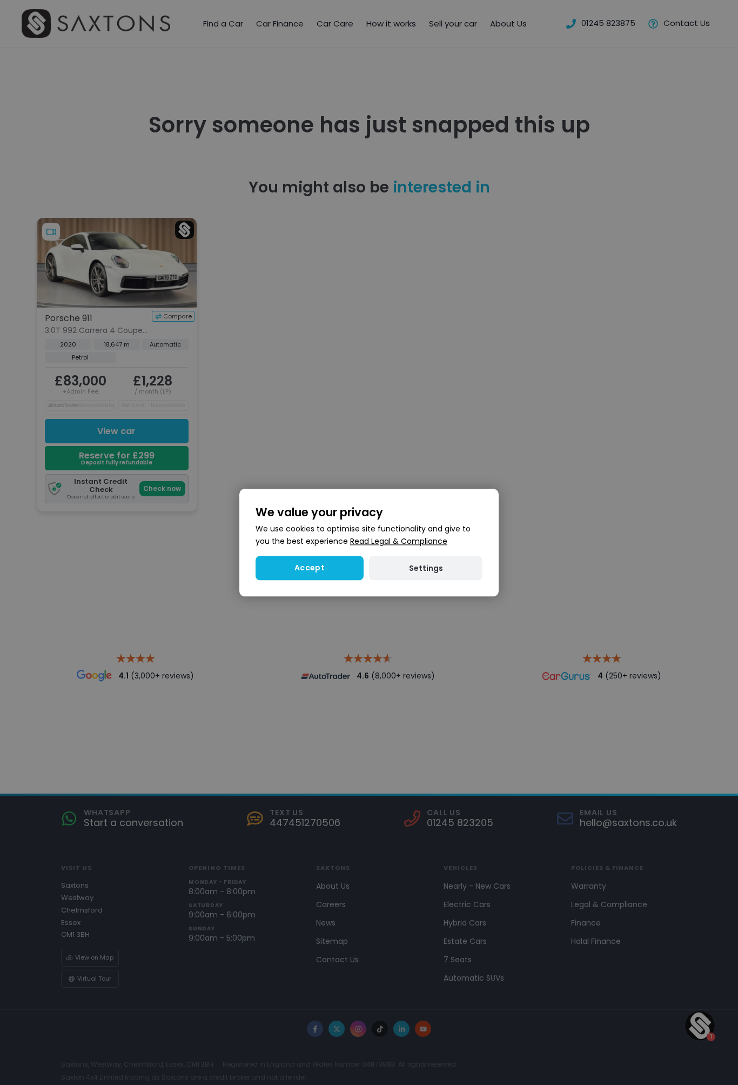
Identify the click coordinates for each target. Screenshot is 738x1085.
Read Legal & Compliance (398, 541)
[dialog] (369, 542)
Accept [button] (309, 567)
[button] (425, 568)
